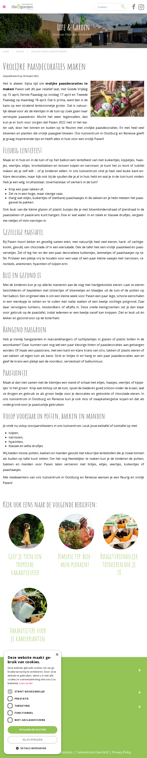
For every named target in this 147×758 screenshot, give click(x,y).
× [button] (57, 654)
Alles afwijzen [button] (33, 739)
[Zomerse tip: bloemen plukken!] (76, 531)
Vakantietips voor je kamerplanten (28, 634)
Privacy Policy (121, 752)
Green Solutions (60, 752)
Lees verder (26, 683)
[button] (32, 748)
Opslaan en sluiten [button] (32, 729)
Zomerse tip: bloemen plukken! (75, 560)
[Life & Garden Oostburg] (22, 7)
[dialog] (32, 702)
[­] (5, 7)
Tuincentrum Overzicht (92, 752)
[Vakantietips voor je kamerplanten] (29, 606)
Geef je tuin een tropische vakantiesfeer (25, 564)
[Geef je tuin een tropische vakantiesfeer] (26, 531)
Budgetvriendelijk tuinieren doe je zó (119, 564)
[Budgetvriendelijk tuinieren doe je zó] (120, 531)
